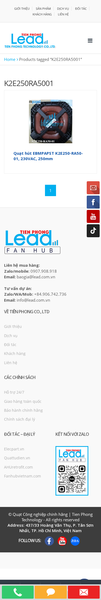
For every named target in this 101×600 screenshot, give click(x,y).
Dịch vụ (11, 335)
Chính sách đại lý (19, 419)
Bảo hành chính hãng (23, 410)
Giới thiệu (13, 326)
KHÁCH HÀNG (42, 14)
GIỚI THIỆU (22, 8)
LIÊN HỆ (63, 14)
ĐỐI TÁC (81, 8)
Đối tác (10, 344)
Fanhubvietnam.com (22, 476)
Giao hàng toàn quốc (22, 401)
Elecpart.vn (14, 448)
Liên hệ (10, 362)
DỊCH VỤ (63, 8)
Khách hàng (15, 353)
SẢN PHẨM (43, 8)
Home (9, 59)
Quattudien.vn (17, 457)
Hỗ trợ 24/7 (14, 392)
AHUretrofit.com (18, 467)
